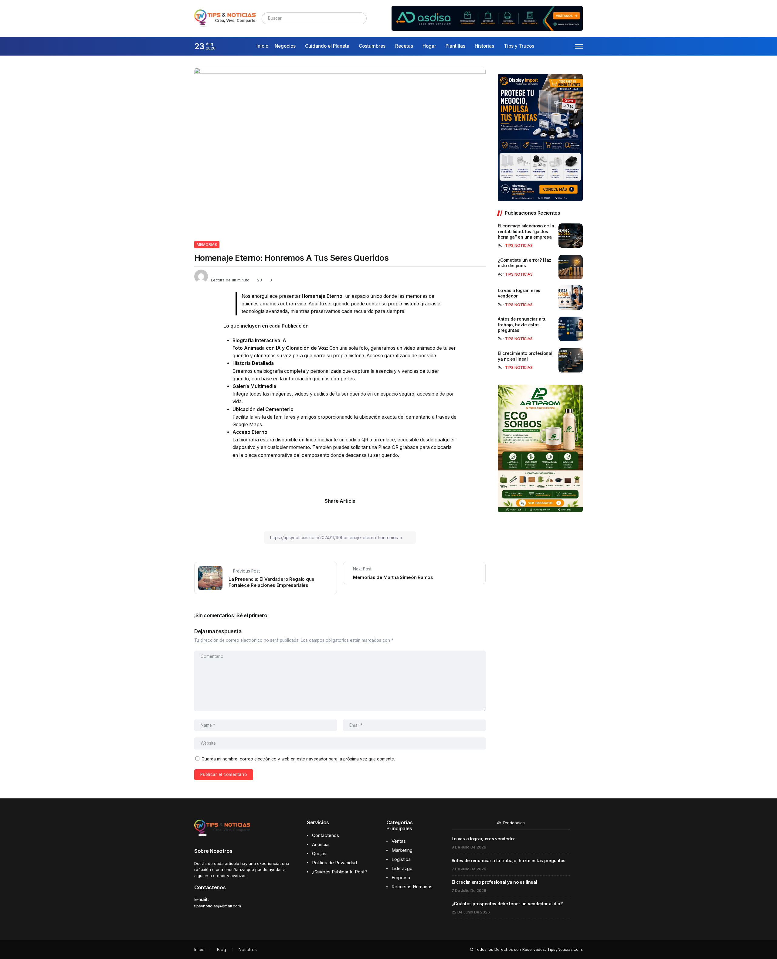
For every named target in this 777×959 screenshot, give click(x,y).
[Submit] (361, 18)
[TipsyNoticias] (225, 18)
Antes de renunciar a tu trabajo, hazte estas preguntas (522, 324)
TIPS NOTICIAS (519, 245)
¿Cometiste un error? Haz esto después (524, 262)
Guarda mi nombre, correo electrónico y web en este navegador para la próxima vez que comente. (298, 759)
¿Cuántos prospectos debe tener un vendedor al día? (507, 903)
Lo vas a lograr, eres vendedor (519, 293)
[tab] (511, 824)
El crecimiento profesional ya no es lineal (525, 356)
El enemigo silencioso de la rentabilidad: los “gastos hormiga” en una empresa (526, 231)
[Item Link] (570, 235)
